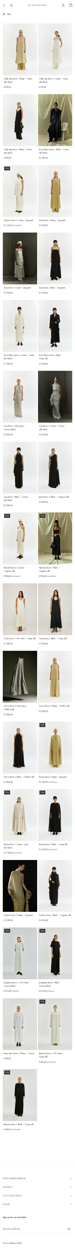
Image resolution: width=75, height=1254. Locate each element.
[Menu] (4, 5)
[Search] (11, 5)
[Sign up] (68, 1229)
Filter (9, 14)
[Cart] (71, 5)
